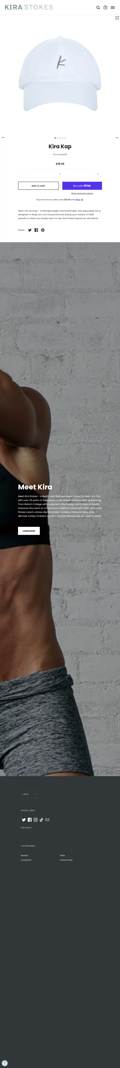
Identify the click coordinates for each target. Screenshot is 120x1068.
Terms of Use (66, 860)
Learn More (29, 531)
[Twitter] (24, 820)
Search (24, 855)
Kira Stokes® (60, 154)
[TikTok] (41, 820)
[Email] (47, 820)
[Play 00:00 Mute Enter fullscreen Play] (60, 74)
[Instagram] (35, 820)
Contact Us (26, 860)
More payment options (82, 193)
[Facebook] (30, 820)
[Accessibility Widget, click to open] (4, 1063)
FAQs (62, 855)
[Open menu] (113, 7)
